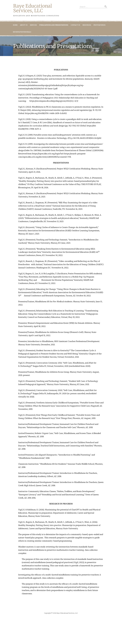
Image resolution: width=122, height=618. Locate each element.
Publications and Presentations (53, 25)
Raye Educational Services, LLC (32, 8)
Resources (87, 25)
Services (33, 25)
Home (15, 25)
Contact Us (75, 25)
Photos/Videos (99, 25)
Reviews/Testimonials (22, 32)
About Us (23, 25)
